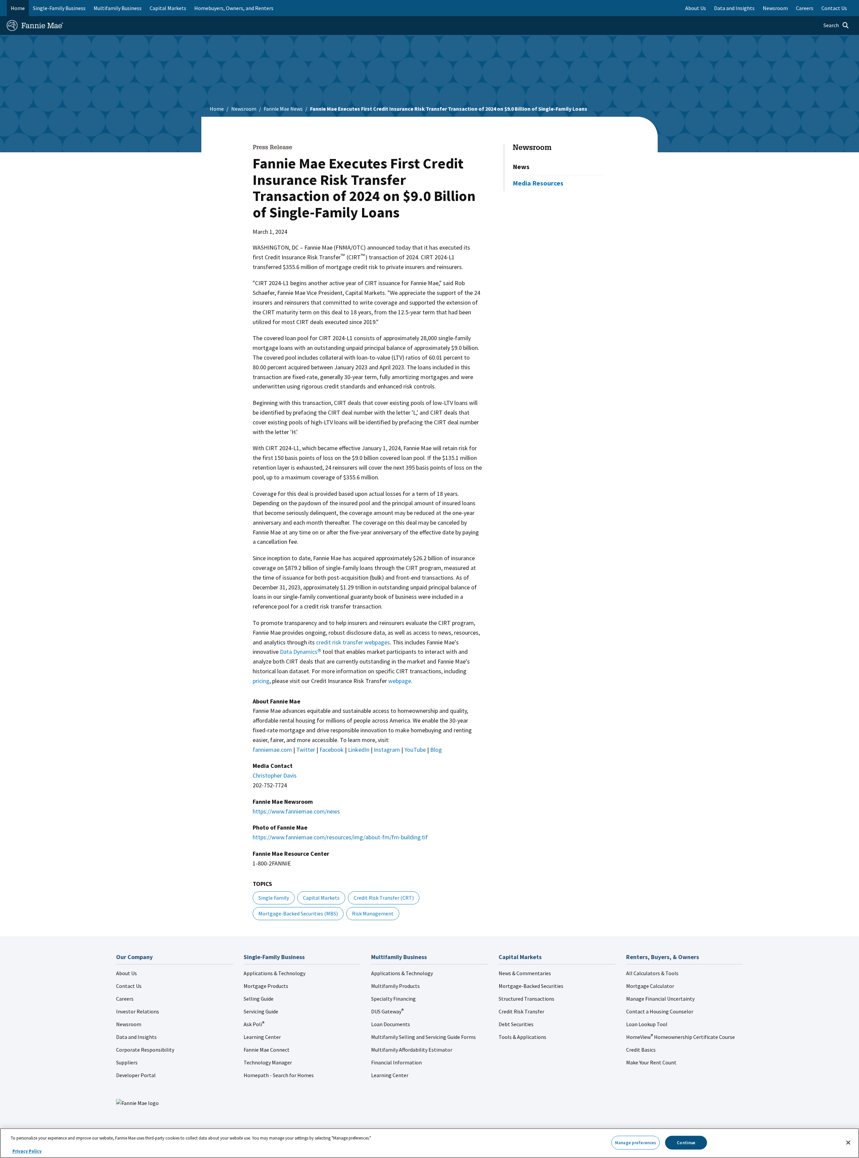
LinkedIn (358, 749)
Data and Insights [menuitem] (734, 8)
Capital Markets (168, 8)
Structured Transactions (526, 998)
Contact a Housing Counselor (659, 1011)
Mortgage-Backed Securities (531, 986)
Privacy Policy (27, 1151)
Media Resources (538, 183)
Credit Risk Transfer (521, 1011)
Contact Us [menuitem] (834, 8)
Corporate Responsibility (145, 1049)
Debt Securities (516, 1024)
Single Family (273, 897)
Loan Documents (390, 1024)
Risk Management (373, 913)
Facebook (331, 749)
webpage (399, 681)
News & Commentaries (525, 973)
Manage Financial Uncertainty (660, 998)
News (521, 166)
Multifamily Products (395, 986)
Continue (686, 1142)
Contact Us (129, 986)
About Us (126, 973)
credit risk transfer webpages (353, 642)
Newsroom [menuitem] (775, 8)
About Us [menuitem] (695, 8)
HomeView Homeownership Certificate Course (680, 1037)
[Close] (848, 1142)
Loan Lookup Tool (646, 1024)
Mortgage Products (266, 986)
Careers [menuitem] (804, 8)
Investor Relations (137, 1011)
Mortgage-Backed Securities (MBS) (298, 913)
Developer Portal (136, 1075)
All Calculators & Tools (652, 973)
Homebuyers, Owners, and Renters (233, 8)
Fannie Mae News (283, 108)
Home (18, 8)
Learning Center (262, 1037)
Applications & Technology (274, 973)
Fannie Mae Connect (267, 1049)
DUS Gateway (387, 1011)
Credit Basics (641, 1049)
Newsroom (243, 108)
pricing (261, 681)
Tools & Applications (522, 1037)
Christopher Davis (275, 775)
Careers (125, 998)
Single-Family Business (59, 8)
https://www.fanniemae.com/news (296, 811)
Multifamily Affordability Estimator (411, 1049)
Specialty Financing (393, 998)
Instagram (387, 749)
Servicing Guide (261, 1011)
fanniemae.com (272, 749)
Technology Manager (268, 1062)
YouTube (415, 749)
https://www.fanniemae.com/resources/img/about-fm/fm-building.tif (340, 837)
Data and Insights (136, 1037)
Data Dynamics (300, 651)
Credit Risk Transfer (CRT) (384, 897)
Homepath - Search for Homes (279, 1075)
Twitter (305, 749)
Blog (436, 749)
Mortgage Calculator (650, 986)
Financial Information (396, 1062)
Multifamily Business (118, 8)
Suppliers (127, 1062)
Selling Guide (258, 998)
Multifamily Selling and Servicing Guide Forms (423, 1037)
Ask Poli (254, 1024)
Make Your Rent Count (651, 1062)
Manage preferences (635, 1142)
